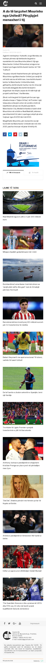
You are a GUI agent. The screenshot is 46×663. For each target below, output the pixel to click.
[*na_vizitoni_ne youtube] (20, 623)
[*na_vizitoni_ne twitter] (9, 623)
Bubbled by (36, 661)
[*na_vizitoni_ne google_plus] (14, 623)
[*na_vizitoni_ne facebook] (4, 623)
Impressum (34, 623)
